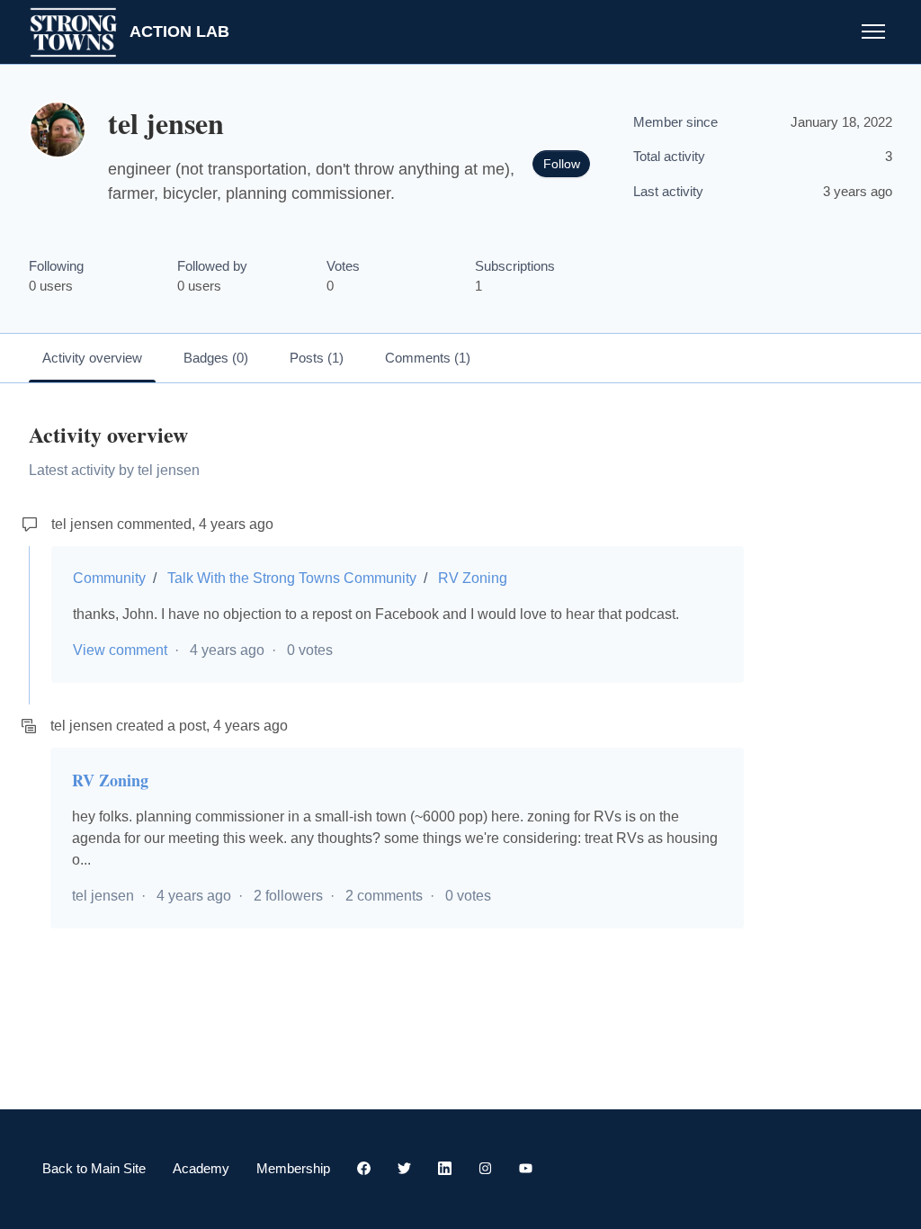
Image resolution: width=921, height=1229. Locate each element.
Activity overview (92, 357)
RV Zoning (472, 578)
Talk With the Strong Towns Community (291, 578)
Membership (293, 1168)
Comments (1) (427, 357)
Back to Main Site (94, 1168)
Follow (561, 164)
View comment (120, 650)
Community (109, 578)
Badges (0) (215, 357)
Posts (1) (317, 357)
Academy (201, 1168)
